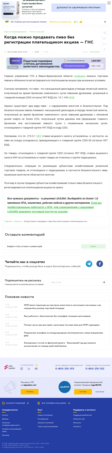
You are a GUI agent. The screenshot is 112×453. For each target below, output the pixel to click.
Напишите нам (79, 419)
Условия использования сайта (11, 430)
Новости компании (45, 415)
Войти (93, 246)
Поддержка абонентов (82, 415)
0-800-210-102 (95, 368)
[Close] (109, 3)
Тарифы (29, 392)
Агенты (5, 415)
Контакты (77, 426)
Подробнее (99, 392)
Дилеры (5, 419)
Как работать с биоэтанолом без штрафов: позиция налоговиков (57, 316)
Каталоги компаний (45, 423)
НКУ (70, 97)
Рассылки (77, 423)
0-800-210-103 (64, 368)
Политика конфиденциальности (11, 424)
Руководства (43, 419)
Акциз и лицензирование (15, 32)
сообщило (79, 76)
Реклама (5, 435)
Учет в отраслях (37, 32)
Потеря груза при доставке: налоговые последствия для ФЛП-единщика (61, 325)
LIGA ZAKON (94, 52)
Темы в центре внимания (48, 426)
